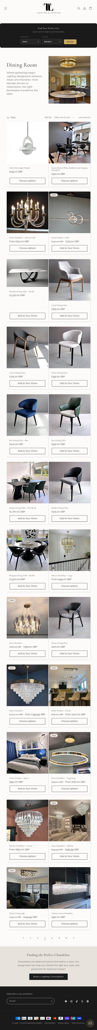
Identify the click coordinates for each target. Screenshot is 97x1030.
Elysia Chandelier (16, 711)
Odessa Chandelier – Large (61, 576)
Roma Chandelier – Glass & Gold (22, 238)
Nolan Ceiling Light (17, 913)
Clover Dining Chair (59, 373)
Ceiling (45, 37)
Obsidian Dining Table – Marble (21, 292)
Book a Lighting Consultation (48, 976)
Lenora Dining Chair (17, 373)
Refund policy (50, 1023)
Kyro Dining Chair (58, 440)
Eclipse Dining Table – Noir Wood (22, 508)
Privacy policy (63, 1023)
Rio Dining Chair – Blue (18, 440)
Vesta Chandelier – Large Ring (63, 778)
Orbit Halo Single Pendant (19, 168)
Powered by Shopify (34, 1023)
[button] (5, 8)
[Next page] (73, 938)
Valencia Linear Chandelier (62, 913)
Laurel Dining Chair (59, 305)
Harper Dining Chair (59, 643)
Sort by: (48, 117)
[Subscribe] (51, 1001)
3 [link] (45, 938)
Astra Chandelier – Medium (62, 846)
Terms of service (78, 1023)
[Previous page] (23, 938)
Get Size (70, 42)
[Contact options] (90, 1023)
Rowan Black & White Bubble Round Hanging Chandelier (69, 169)
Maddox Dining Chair (59, 508)
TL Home (22, 1023)
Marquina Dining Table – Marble (22, 576)
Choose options (27, 180)
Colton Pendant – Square (19, 778)
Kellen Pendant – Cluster (61, 711)
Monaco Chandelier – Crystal (20, 846)
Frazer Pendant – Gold (60, 238)
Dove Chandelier (15, 643)
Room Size (24, 37)
